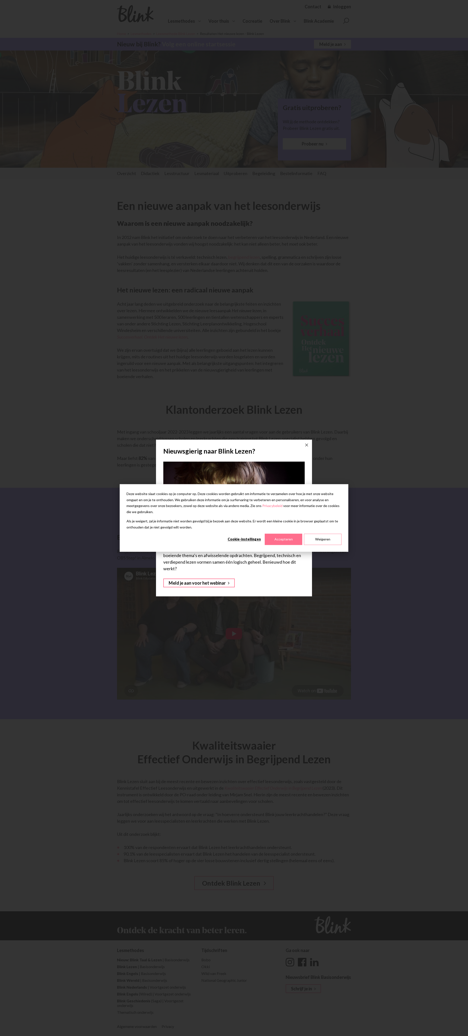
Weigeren (322, 539)
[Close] (306, 445)
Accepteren (283, 539)
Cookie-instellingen (244, 539)
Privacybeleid (272, 506)
